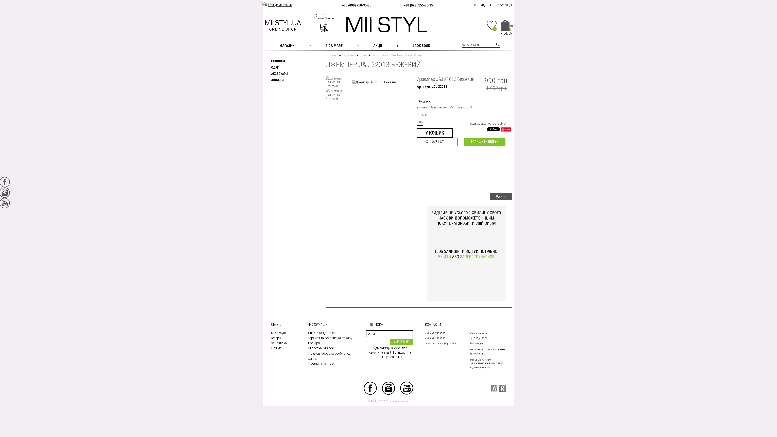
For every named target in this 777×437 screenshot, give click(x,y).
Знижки (277, 80)
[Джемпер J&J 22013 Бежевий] (335, 82)
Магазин (287, 45)
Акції (377, 45)
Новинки (278, 61)
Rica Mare (334, 45)
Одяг (275, 67)
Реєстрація (504, 5)
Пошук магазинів (280, 5)
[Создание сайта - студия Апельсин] (494, 388)
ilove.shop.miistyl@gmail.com (441, 343)
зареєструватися (477, 256)
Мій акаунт (278, 333)
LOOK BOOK (421, 45)
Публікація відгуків (321, 363)
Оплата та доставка (322, 333)
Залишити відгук (484, 142)
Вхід (482, 5)
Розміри (314, 343)
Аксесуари (279, 74)
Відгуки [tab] (501, 196)
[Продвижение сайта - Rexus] (502, 388)
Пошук (276, 348)
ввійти (444, 256)
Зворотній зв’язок (321, 348)
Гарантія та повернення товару (330, 338)
